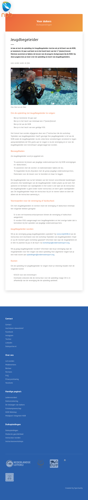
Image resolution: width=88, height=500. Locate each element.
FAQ (7, 375)
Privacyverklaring (12, 379)
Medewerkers (10, 364)
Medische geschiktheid (14, 434)
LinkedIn (8, 343)
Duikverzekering (11, 401)
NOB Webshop (11, 412)
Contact (8, 324)
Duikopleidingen (11, 430)
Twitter (8, 339)
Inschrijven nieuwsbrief (14, 328)
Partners (8, 372)
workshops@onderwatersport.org (56, 243)
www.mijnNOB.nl (63, 234)
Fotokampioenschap (13, 408)
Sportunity (78, 488)
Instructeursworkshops (14, 441)
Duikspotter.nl (10, 346)
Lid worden (9, 361)
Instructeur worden (12, 438)
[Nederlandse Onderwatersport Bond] (7, 9)
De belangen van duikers (15, 405)
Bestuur (8, 368)
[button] (79, 6)
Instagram (9, 335)
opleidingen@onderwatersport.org (40, 254)
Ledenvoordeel (11, 397)
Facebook (9, 332)
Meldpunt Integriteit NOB (15, 416)
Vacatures (9, 383)
